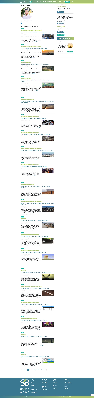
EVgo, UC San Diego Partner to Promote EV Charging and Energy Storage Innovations (37, 204)
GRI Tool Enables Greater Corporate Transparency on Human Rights (36, 134)
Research (55, 388)
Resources (55, 1)
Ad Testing (55, 385)
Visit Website (23, 25)
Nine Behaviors (44, 389)
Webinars (32, 390)
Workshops (55, 383)
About (64, 1)
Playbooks (55, 387)
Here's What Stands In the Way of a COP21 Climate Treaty (34, 48)
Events (44, 1)
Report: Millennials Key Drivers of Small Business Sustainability (35, 288)
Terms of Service (22, 396)
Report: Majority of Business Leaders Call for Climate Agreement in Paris (37, 150)
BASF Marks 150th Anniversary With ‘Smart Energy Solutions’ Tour (35, 32)
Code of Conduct (34, 392)
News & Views (39, 1)
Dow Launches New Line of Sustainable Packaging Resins (34, 320)
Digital (60, 1)
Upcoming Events (34, 389)
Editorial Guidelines (67, 382)
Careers (65, 386)
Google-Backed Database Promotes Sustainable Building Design (35, 304)
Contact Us (66, 388)
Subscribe (67, 1)
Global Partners (44, 382)
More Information (61, 11)
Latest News (33, 380)
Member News (44, 383)
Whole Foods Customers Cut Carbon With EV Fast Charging (34, 236)
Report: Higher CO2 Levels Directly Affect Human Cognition (34, 336)
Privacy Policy (28, 396)
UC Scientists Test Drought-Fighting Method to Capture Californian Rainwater (35, 187)
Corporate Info (66, 380)
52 (41, 369)
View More (36, 41)
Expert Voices (33, 383)
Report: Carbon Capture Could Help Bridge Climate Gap (33, 252)
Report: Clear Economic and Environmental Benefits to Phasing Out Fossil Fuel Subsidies (37, 102)
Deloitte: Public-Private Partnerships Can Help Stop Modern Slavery (36, 272)
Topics (32, 382)
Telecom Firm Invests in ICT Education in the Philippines (33, 118)
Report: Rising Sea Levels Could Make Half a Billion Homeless (34, 220)
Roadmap (55, 382)
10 (38, 369)
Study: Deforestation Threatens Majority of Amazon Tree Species (35, 64)
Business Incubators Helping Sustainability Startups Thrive (34, 166)
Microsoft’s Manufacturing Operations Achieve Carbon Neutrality (35, 356)
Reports (43, 387)
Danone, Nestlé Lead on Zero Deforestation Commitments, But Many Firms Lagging (37, 81)
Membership (49, 1)
